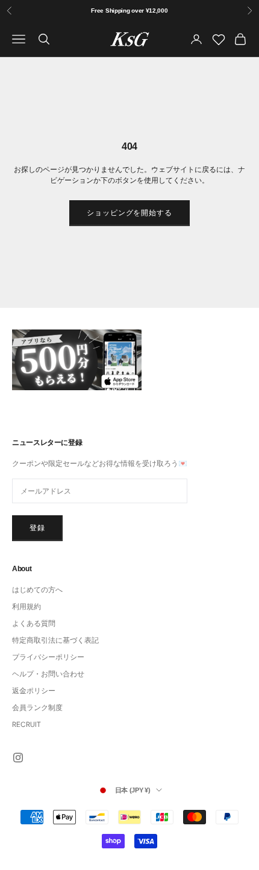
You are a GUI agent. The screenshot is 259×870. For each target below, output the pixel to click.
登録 (37, 528)
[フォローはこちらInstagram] (18, 758)
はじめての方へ (37, 590)
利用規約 (26, 606)
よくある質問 (33, 623)
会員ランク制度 (37, 707)
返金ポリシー (33, 691)
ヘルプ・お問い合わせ (48, 674)
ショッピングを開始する (130, 213)
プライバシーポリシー (48, 657)
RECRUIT (26, 724)
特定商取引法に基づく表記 (55, 640)
